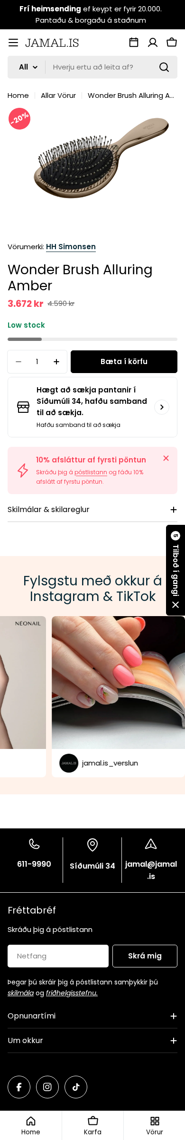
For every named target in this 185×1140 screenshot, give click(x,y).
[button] (175, 570)
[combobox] (92, 67)
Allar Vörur (58, 95)
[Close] (166, 458)
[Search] (164, 67)
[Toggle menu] (13, 42)
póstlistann (90, 472)
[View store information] (161, 407)
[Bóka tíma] (133, 42)
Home (18, 95)
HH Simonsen (71, 247)
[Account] (152, 42)
